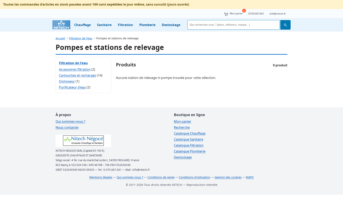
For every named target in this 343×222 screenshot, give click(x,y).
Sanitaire (104, 25)
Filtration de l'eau (80, 38)
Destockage (171, 25)
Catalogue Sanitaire (188, 139)
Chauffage (82, 25)
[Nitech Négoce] (61, 24)
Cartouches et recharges (77, 75)
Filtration (125, 25)
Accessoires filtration (75, 69)
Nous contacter (67, 127)
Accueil (60, 38)
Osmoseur (67, 81)
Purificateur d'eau (72, 87)
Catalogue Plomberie (189, 151)
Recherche (182, 127)
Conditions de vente (160, 177)
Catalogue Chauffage (189, 133)
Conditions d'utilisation (194, 177)
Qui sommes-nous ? (70, 121)
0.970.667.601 (256, 13)
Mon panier (182, 121)
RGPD (250, 177)
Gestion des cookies (228, 177)
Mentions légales (100, 177)
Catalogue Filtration (188, 145)
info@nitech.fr (278, 13)
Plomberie (147, 25)
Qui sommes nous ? (130, 177)
